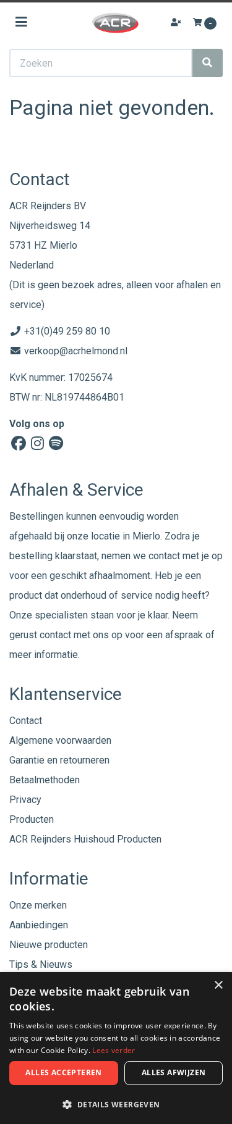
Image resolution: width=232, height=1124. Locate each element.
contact (55, 635)
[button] (116, 1104)
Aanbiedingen (38, 925)
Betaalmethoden (44, 780)
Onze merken (38, 905)
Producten (31, 819)
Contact (25, 720)
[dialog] (116, 1048)
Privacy (25, 800)
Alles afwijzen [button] (174, 1072)
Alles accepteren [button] (63, 1072)
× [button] (218, 985)
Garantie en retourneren (59, 760)
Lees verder (113, 1050)
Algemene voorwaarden (60, 740)
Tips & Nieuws (40, 964)
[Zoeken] (207, 63)
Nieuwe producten (48, 945)
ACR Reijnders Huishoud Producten (85, 839)
